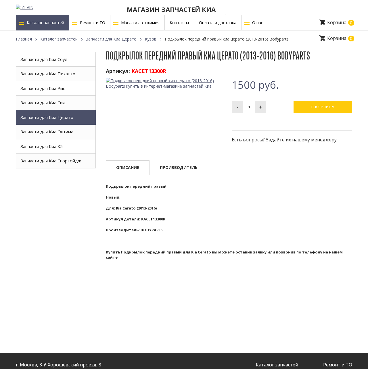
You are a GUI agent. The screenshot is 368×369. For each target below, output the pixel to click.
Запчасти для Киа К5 (41, 146)
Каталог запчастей (59, 39)
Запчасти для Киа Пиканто (47, 73)
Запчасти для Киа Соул (43, 59)
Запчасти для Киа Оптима (46, 131)
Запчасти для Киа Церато (111, 39)
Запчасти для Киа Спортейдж (50, 161)
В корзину (322, 106)
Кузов (150, 39)
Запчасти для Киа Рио (43, 88)
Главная (24, 39)
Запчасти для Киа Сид (43, 102)
